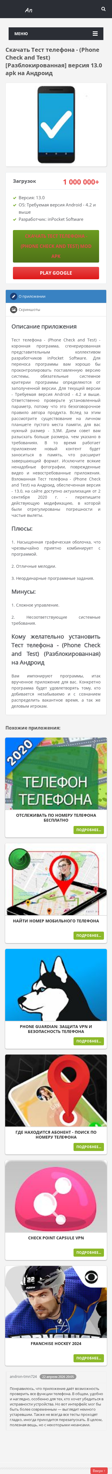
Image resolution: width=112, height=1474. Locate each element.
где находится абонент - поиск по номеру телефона (56, 1135)
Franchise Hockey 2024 (56, 1343)
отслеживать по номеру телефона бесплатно (56, 818)
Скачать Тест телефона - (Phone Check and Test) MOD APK (56, 246)
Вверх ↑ (99, 1470)
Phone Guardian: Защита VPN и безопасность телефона (56, 1029)
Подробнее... (88, 829)
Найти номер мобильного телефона (56, 921)
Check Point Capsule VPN (56, 1238)
